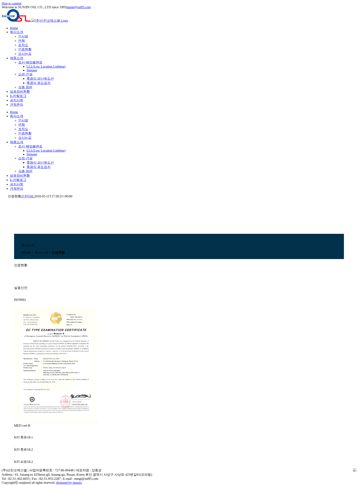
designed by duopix (69, 482)
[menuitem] (14, 28)
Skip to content (11, 3)
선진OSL (27, 196)
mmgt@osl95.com (79, 7)
